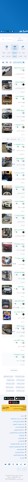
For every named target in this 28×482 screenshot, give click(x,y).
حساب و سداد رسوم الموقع (17, 419)
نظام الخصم (21, 441)
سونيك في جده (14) (20, 380)
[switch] (8, 139)
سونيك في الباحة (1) (20, 390)
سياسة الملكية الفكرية (19, 455)
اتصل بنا (22, 458)
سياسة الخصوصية (19, 452)
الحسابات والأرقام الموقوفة (17, 444)
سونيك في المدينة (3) (10, 383)
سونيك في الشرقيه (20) (8, 376)
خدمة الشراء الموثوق (19, 430)
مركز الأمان (21, 435)
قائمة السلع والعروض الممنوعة (16, 447)
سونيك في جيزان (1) (10, 390)
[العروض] (3, 62)
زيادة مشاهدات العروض (18, 424)
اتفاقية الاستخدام (20, 427)
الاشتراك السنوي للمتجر (18, 421)
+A (24, 469)
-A (19, 469)
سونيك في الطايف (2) (20, 387)
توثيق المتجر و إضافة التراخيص (16, 433)
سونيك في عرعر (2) (9, 387)
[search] (3, 39)
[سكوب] (6, 62)
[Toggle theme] (12, 31)
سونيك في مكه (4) (20, 383)
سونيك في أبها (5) (10, 380)
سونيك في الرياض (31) (20, 376)
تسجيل (22, 416)
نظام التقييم (21, 438)
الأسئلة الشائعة (20, 449)
